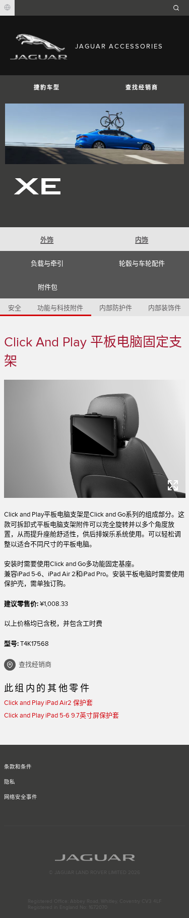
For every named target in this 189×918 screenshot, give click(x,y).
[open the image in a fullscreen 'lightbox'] (94, 439)
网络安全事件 (20, 797)
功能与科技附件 (60, 308)
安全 (14, 308)
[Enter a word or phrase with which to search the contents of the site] (179, 8)
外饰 (46, 240)
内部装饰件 (164, 308)
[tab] (47, 239)
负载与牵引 (47, 264)
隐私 (9, 782)
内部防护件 (115, 308)
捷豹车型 (47, 87)
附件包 (47, 287)
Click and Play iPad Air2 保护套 (48, 703)
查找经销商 (35, 664)
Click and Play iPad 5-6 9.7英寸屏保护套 (61, 715)
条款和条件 (18, 767)
